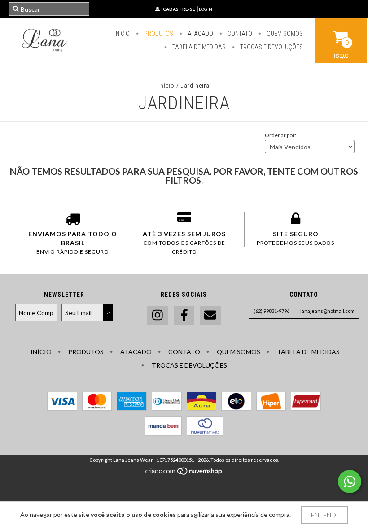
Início (122, 33)
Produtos (158, 33)
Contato (239, 33)
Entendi (324, 515)
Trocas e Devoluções (271, 47)
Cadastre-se (179, 9)
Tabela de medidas (198, 47)
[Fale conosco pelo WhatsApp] (349, 481)
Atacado (199, 33)
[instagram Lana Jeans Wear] (157, 315)
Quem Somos (284, 33)
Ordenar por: (280, 135)
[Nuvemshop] (184, 473)
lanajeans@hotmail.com (327, 311)
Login (205, 9)
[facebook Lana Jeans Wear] (184, 315)
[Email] (210, 315)
